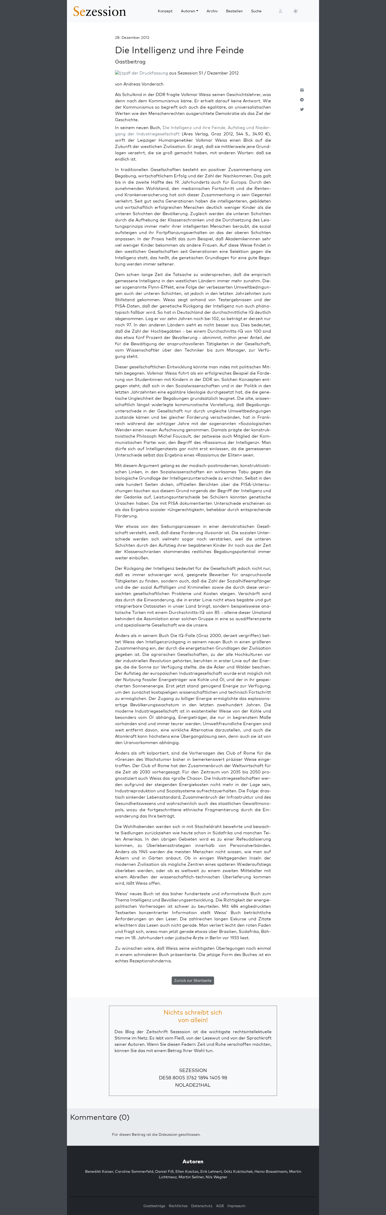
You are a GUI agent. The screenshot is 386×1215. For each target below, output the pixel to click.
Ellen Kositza (187, 1171)
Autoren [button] (188, 11)
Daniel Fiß (164, 1171)
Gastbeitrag (130, 61)
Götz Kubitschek (238, 1171)
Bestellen (234, 11)
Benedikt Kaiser (99, 1171)
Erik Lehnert (211, 1171)
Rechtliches (178, 1206)
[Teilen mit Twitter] (302, 111)
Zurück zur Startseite (193, 980)
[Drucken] (302, 92)
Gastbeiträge (154, 1206)
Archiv (212, 11)
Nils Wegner (216, 1177)
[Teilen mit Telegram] (302, 102)
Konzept (165, 11)
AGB (220, 1206)
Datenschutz (201, 1206)
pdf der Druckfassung (145, 73)
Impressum (236, 1206)
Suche (256, 11)
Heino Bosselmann (270, 1171)
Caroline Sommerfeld (134, 1171)
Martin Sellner (191, 1177)
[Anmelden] (280, 11)
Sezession (193, 1070)
